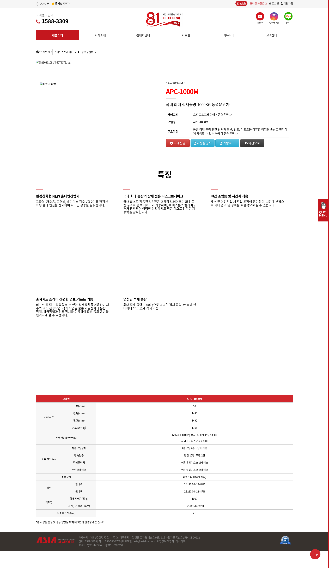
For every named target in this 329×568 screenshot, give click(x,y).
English (241, 3)
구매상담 (179, 143)
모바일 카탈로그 (258, 3)
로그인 (275, 3)
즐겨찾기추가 (62, 3)
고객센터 (271, 35)
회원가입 (288, 3)
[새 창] (285, 540)
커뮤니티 (228, 35)
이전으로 (254, 143)
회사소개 (100, 35)
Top (315, 554)
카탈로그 (228, 143)
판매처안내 (143, 35)
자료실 (186, 35)
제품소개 (57, 35)
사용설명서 (203, 143)
